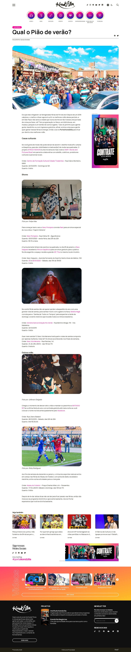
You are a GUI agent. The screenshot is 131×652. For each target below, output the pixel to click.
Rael (61, 227)
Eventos (70, 21)
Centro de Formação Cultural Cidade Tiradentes (45, 161)
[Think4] (116, 650)
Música (31, 21)
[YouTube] (96, 5)
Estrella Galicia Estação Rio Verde (39, 323)
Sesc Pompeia (47, 227)
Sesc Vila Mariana (33, 341)
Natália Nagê (75, 312)
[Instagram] (90, 5)
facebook (61, 411)
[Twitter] (99, 5)
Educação (50, 21)
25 (29, 261)
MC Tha (57, 252)
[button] (117, 579)
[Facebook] (93, 5)
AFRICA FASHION (34, 150)
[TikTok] (87, 5)
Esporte (60, 21)
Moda (41, 21)
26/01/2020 (36, 261)
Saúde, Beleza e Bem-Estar (90, 22)
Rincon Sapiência (43, 249)
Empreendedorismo (80, 21)
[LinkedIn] (102, 5)
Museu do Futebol (33, 485)
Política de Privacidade (68, 650)
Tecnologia (100, 21)
